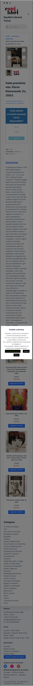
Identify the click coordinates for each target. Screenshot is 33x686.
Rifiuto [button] (16, 355)
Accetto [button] (26, 351)
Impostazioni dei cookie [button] (12, 351)
